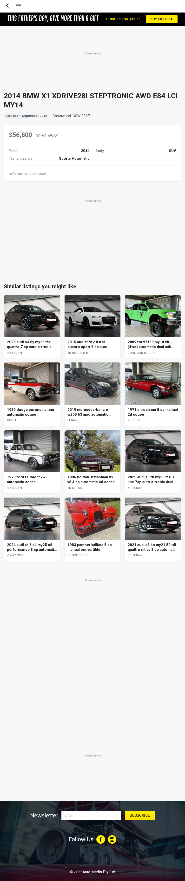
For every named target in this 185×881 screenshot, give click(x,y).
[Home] (92, 859)
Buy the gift (162, 19)
